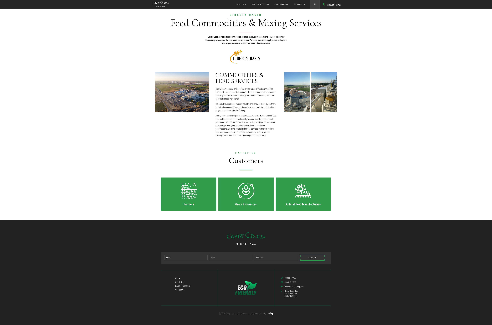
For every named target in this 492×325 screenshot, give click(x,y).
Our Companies (281, 5)
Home (177, 278)
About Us (240, 5)
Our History (179, 282)
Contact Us (299, 5)
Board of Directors (260, 5)
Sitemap (255, 313)
